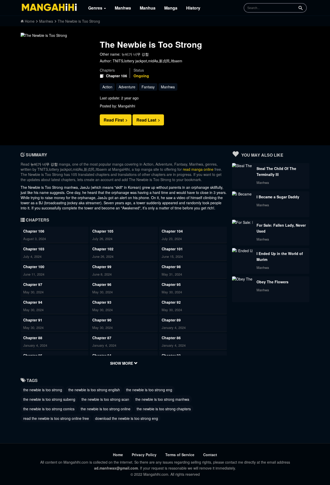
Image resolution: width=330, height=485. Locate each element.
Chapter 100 (33, 266)
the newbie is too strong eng (149, 389)
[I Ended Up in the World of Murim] (242, 250)
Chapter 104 (172, 231)
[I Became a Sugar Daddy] (242, 194)
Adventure (127, 86)
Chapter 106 (116, 76)
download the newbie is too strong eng (126, 418)
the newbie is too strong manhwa (162, 399)
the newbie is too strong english (94, 389)
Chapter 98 (171, 266)
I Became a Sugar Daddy (278, 196)
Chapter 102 (102, 248)
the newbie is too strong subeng (49, 399)
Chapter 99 (101, 266)
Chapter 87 (101, 337)
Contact (210, 454)
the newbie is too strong (42, 389)
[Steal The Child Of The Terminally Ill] (242, 165)
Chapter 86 (171, 337)
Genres (95, 8)
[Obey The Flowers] (242, 279)
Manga (170, 8)
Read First (114, 120)
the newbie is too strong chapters (164, 408)
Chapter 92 (171, 302)
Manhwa (123, 8)
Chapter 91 (32, 319)
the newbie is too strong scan (105, 399)
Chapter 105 (102, 231)
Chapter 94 (32, 302)
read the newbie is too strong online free (56, 418)
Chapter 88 (32, 337)
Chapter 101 (172, 248)
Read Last (146, 120)
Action (107, 86)
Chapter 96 (101, 284)
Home (118, 454)
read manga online (198, 169)
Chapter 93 (101, 302)
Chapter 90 (101, 319)
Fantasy (148, 86)
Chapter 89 (171, 319)
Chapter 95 (171, 284)
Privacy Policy (144, 454)
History (193, 8)
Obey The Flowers (272, 281)
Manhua (147, 8)
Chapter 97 (32, 284)
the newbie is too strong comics (49, 408)
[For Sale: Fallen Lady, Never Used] (242, 222)
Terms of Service (179, 454)
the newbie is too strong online (105, 408)
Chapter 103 (33, 248)
